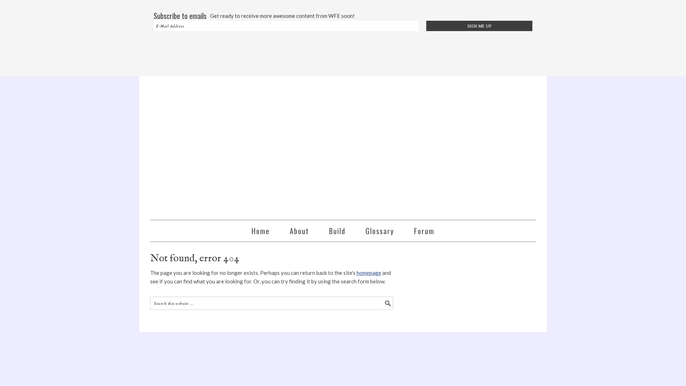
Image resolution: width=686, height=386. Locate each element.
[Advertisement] (343, 54)
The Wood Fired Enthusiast (343, 144)
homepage (369, 272)
